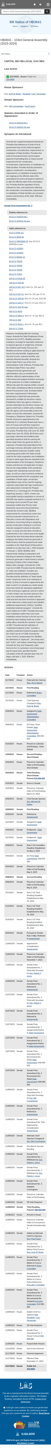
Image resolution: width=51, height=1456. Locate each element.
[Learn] (34, 4)
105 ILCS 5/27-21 (16, 294)
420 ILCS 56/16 (15, 311)
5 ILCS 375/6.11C (16, 233)
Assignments (32, 817)
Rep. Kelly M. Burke (35, 1252)
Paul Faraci (30, 106)
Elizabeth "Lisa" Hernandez (34, 94)
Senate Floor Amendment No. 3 (18, 206)
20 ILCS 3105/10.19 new (19, 127)
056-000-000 (40, 1210)
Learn (31, 1443)
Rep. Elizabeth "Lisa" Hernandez (33, 1317)
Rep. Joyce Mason (34, 683)
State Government (36, 1033)
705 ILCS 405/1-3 (16, 316)
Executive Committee (36, 1285)
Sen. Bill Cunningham (36, 1141)
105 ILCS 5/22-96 (16, 283)
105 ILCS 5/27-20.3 (17, 287)
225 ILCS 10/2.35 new (18, 307)
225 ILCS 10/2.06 (16, 299)
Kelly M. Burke (15, 94)
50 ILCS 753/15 (15, 274)
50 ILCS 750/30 (15, 266)
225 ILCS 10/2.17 (16, 303)
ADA (42, 1440)
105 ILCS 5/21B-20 (17, 279)
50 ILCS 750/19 (15, 261)
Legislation (24, 26)
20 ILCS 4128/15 (16, 249)
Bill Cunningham (16, 106)
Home (15, 26)
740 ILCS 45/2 (15, 320)
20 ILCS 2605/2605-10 (18, 241)
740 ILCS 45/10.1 (16, 324)
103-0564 (10, 80)
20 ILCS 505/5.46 (16, 237)
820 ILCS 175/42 (16, 329)
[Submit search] (47, 11)
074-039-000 (39, 778)
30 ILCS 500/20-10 (17, 257)
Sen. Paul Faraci (34, 1239)
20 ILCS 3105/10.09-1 (18, 123)
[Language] (40, 4)
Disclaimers (22, 1443)
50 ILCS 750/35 (15, 270)
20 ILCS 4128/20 (16, 253)
